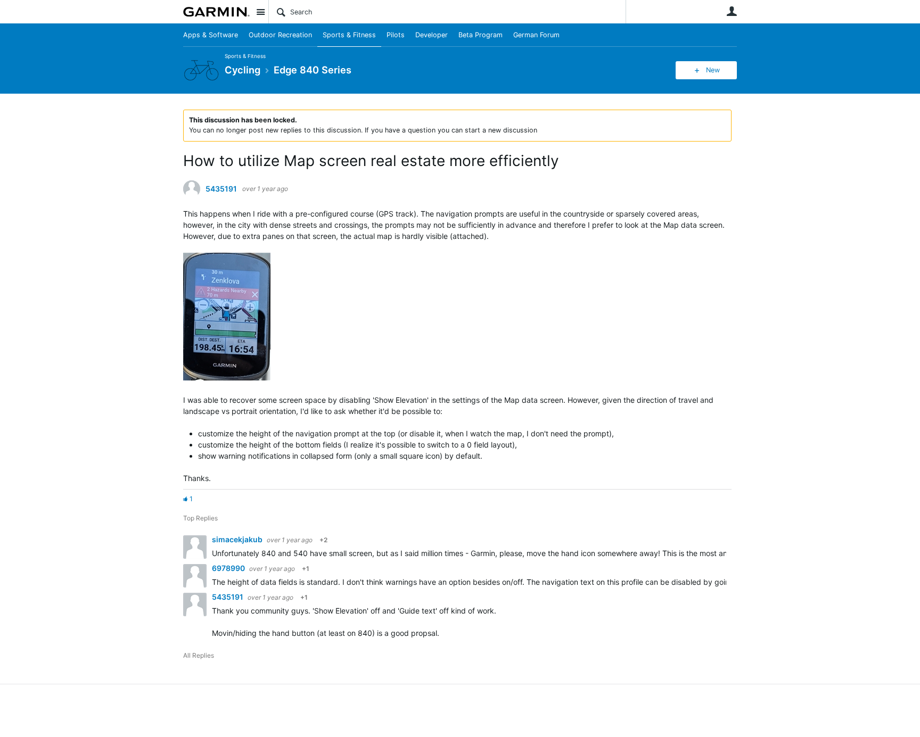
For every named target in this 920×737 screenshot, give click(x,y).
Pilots (396, 35)
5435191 (221, 189)
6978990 (229, 568)
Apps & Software (210, 35)
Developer (431, 35)
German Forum (536, 35)
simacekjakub (238, 539)
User (731, 11)
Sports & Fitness (349, 35)
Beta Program (480, 35)
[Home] (216, 11)
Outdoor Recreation (280, 35)
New (713, 70)
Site (260, 12)
